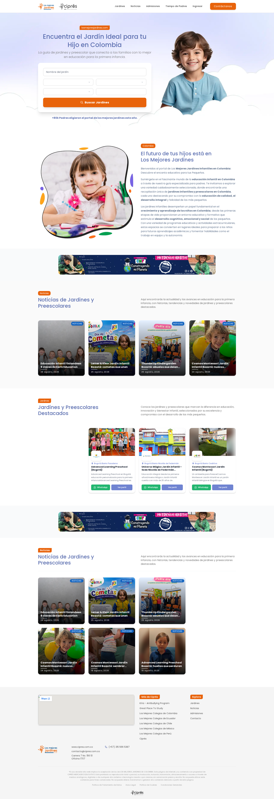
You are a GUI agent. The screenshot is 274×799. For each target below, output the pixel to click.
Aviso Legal (131, 785)
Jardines (120, 6)
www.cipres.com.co (82, 746)
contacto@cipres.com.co (86, 751)
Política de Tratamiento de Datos (107, 785)
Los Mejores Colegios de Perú (155, 733)
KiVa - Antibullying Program (155, 703)
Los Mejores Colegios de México (157, 728)
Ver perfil (122, 487)
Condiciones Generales (171, 785)
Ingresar (197, 6)
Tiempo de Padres (176, 6)
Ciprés (143, 738)
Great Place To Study (151, 708)
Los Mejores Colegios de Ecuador (158, 718)
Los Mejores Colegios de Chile (156, 723)
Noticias (135, 6)
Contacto (195, 718)
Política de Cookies (148, 785)
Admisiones (153, 6)
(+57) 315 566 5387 (119, 746)
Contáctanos (223, 6)
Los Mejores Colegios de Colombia (158, 713)
